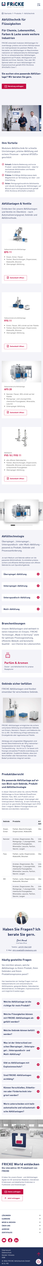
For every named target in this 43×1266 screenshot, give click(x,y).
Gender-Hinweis (8, 1255)
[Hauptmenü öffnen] (38, 5)
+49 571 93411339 (24, 947)
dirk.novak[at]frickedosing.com (25, 950)
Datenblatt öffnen (17, 278)
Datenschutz (6, 1252)
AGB (3, 1257)
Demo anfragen (14, 1191)
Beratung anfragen (15, 86)
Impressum (6, 1250)
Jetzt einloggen (13, 1198)
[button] (13, 525)
